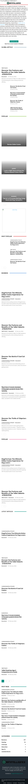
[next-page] (5, 205)
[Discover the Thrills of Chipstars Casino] (5, 102)
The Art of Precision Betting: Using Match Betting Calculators (14, 199)
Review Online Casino (14, 144)
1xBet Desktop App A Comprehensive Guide (16, 108)
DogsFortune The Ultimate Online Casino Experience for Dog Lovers (18, 243)
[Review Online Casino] (14, 132)
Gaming (14, 168)
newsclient (4, 76)
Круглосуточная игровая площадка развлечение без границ (14, 44)
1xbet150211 (4, 668)
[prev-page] (3, 205)
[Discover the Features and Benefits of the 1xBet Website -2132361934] (14, 58)
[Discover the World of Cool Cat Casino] (5, 87)
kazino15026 (5, 393)
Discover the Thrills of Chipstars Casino (16, 101)
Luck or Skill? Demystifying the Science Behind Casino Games (14, 171)
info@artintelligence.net (17, 773)
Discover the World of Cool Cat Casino (12, 589)
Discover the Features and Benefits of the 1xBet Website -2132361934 (13, 72)
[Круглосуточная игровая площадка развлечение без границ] (5, 95)
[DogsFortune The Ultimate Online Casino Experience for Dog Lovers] (5, 242)
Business (13, 196)
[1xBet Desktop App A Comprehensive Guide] (5, 109)
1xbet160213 (5, 68)
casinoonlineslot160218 (16, 259)
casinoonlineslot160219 (16, 240)
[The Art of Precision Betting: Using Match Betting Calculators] (14, 188)
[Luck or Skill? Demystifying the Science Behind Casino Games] (14, 160)
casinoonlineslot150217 (8, 422)
